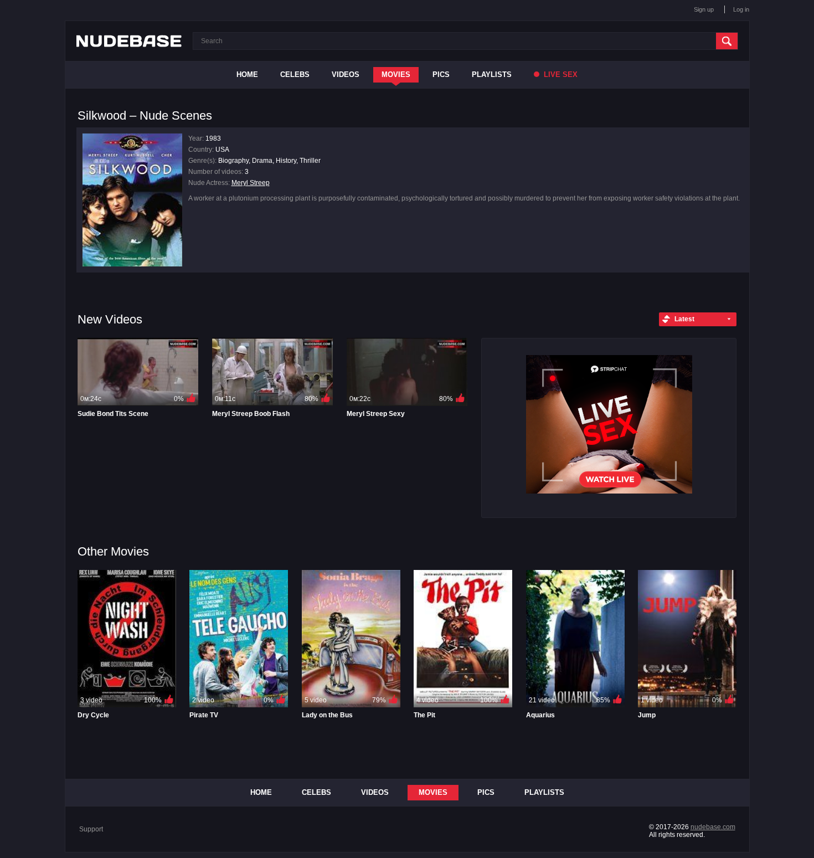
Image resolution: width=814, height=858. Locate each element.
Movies (396, 74)
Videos (345, 74)
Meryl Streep (250, 183)
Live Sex (560, 74)
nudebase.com (713, 827)
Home (247, 74)
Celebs (295, 74)
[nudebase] (129, 41)
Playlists (492, 74)
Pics (441, 74)
